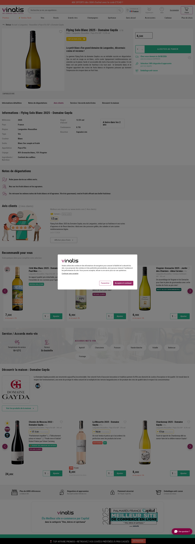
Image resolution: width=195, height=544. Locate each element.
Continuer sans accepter (70, 273)
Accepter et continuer (123, 283)
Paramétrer (105, 283)
